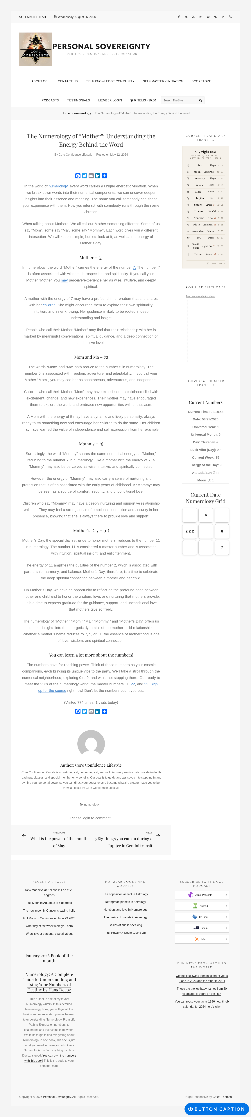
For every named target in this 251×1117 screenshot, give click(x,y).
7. (134, 267)
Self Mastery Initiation (163, 81)
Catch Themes (222, 1096)
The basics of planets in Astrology (125, 917)
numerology (82, 113)
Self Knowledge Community (110, 81)
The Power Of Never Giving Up (125, 932)
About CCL (40, 81)
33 (146, 684)
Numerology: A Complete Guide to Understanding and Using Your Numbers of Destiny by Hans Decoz (49, 981)
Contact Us (68, 81)
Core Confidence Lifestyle (75, 154)
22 (133, 684)
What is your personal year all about (49, 933)
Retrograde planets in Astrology (125, 901)
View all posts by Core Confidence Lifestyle (91, 787)
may (64, 280)
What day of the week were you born (49, 926)
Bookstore (201, 81)
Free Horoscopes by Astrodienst (200, 296)
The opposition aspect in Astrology (125, 894)
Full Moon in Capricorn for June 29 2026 (49, 918)
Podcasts (50, 100)
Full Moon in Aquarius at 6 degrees (49, 902)
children (49, 305)
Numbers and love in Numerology (125, 909)
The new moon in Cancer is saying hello (49, 910)
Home (66, 113)
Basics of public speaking (125, 925)
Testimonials (78, 100)
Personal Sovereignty (101, 46)
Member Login (110, 100)
